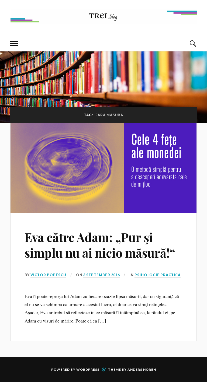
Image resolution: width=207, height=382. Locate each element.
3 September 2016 (101, 275)
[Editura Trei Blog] (104, 20)
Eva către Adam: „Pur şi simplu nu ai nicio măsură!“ (100, 244)
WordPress (87, 369)
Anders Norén (141, 369)
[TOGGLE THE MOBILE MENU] (14, 43)
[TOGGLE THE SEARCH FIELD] (193, 43)
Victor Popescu (48, 275)
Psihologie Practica (157, 275)
